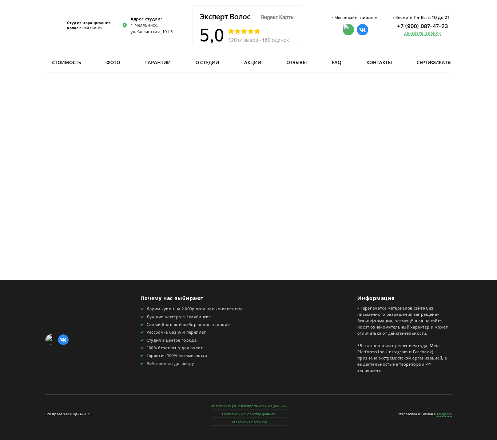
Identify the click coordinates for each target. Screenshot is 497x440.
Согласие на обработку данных (248, 414)
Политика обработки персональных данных (248, 406)
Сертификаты (434, 62)
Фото (113, 62)
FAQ (336, 62)
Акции (252, 62)
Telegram (444, 414)
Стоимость (66, 62)
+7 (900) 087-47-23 (422, 26)
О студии (207, 62)
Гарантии (158, 62)
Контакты (379, 62)
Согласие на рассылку (248, 422)
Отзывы (296, 62)
